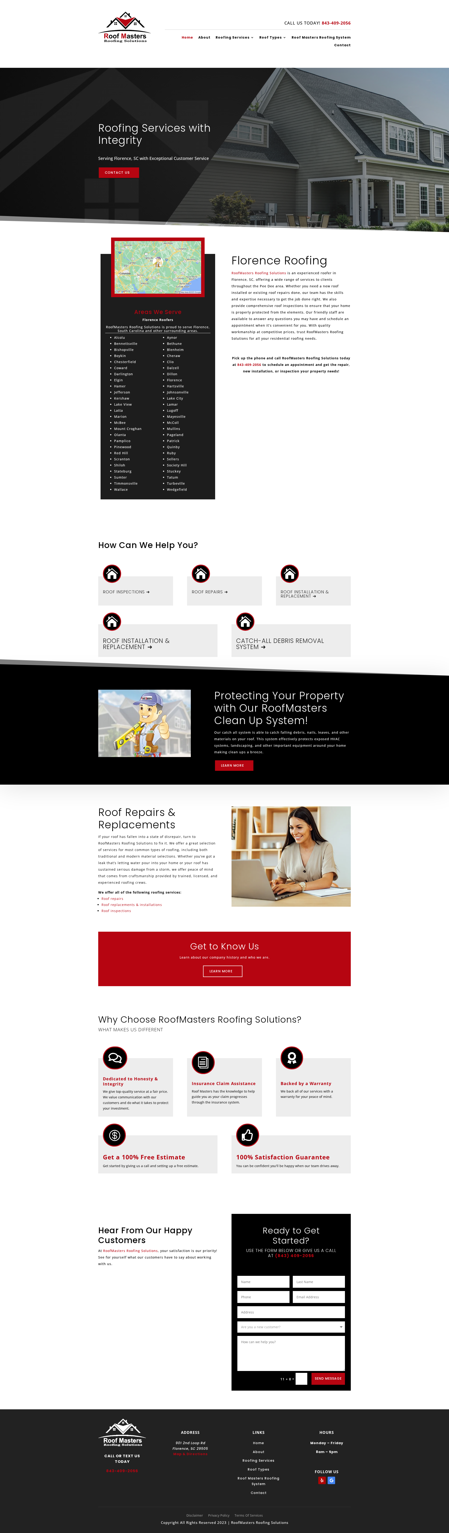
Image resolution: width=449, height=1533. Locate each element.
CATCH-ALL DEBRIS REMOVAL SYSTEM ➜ (280, 644)
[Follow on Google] (331, 1480)
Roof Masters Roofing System (321, 38)
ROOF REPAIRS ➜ (210, 592)
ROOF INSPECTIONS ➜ (126, 592)
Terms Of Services (249, 1516)
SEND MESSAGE (328, 1378)
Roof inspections (116, 911)
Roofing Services (233, 38)
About (204, 38)
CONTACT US (117, 172)
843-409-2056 (249, 364)
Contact (342, 45)
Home (187, 38)
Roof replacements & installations (131, 904)
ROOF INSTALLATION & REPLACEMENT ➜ (305, 594)
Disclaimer (194, 1516)
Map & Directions (190, 1454)
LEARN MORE (232, 765)
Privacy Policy (218, 1516)
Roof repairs (112, 898)
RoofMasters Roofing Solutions (259, 273)
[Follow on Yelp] (322, 1480)
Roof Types (270, 38)
